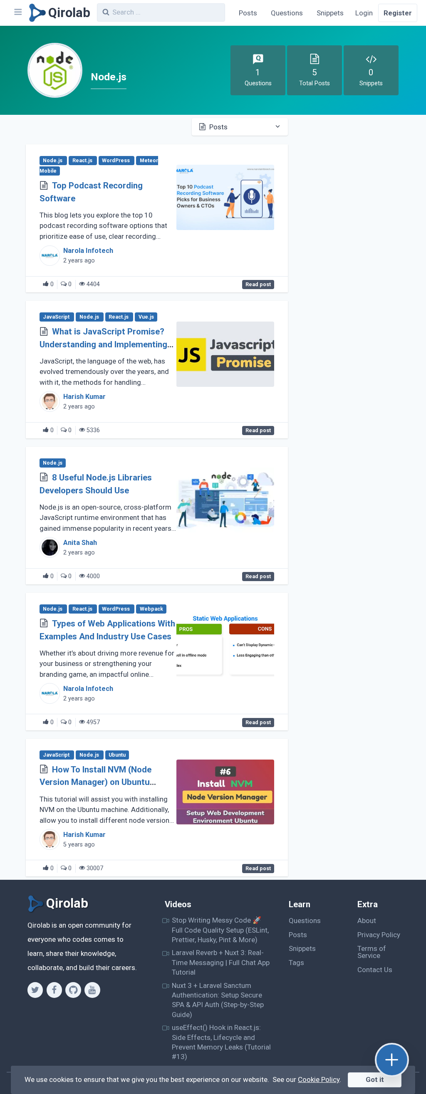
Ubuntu (117, 755)
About (366, 920)
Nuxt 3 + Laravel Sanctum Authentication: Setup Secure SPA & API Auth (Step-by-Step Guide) (218, 1000)
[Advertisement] (353, 174)
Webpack (151, 609)
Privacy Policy (378, 935)
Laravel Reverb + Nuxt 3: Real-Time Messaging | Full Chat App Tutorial (221, 962)
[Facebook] (54, 990)
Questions (287, 13)
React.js (83, 160)
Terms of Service (371, 952)
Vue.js (146, 317)
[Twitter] (35, 990)
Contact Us (374, 969)
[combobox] (161, 12)
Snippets (330, 13)
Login (364, 13)
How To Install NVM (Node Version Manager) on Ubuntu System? (95, 782)
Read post (258, 284)
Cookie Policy (318, 1079)
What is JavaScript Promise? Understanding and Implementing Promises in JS (103, 344)
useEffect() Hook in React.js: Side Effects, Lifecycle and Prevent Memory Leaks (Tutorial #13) (221, 1042)
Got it (375, 1079)
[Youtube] (92, 990)
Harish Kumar (84, 397)
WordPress (116, 160)
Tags (296, 962)
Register (398, 13)
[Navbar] (17, 12)
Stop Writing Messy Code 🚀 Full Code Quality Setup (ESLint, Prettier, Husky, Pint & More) (220, 930)
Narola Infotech (88, 251)
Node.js (53, 160)
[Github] (73, 990)
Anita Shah (80, 543)
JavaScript (57, 317)
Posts (248, 13)
